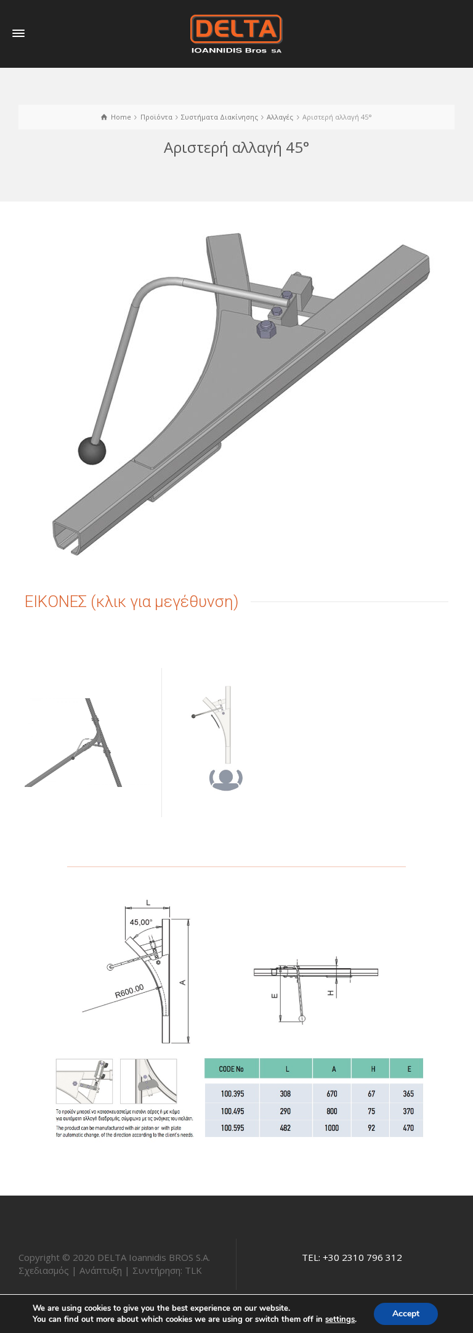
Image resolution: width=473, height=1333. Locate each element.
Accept (405, 1313)
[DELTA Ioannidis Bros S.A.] (236, 32)
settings (340, 1319)
